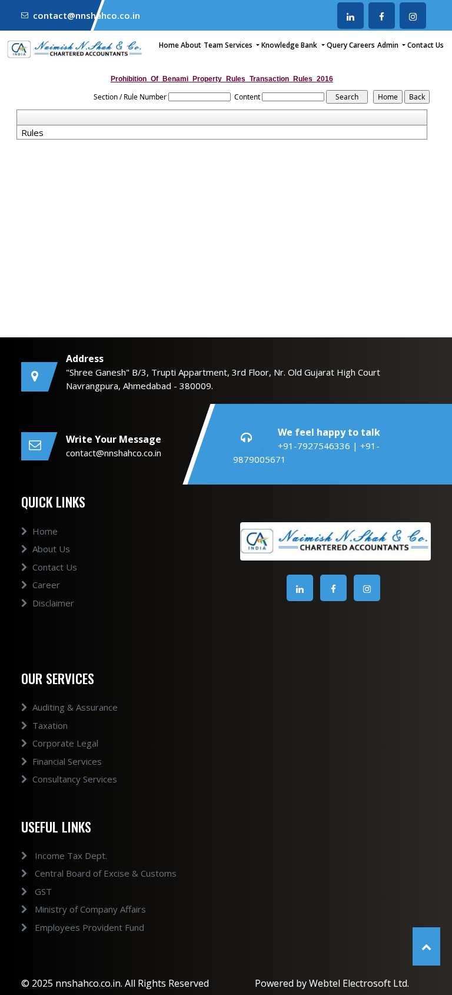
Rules (32, 132)
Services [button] (239, 45)
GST (42, 891)
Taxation (50, 725)
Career (46, 585)
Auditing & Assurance (75, 707)
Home (169, 45)
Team (213, 45)
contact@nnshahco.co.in (86, 15)
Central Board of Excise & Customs (104, 873)
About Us (51, 549)
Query (337, 45)
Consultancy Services (74, 779)
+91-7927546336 (315, 446)
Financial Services (67, 761)
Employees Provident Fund (88, 927)
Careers (362, 45)
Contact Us (425, 45)
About (191, 45)
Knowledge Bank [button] (290, 45)
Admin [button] (388, 45)
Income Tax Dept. (69, 855)
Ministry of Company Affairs (89, 909)
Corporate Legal (65, 743)
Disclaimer (53, 603)
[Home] (75, 48)
